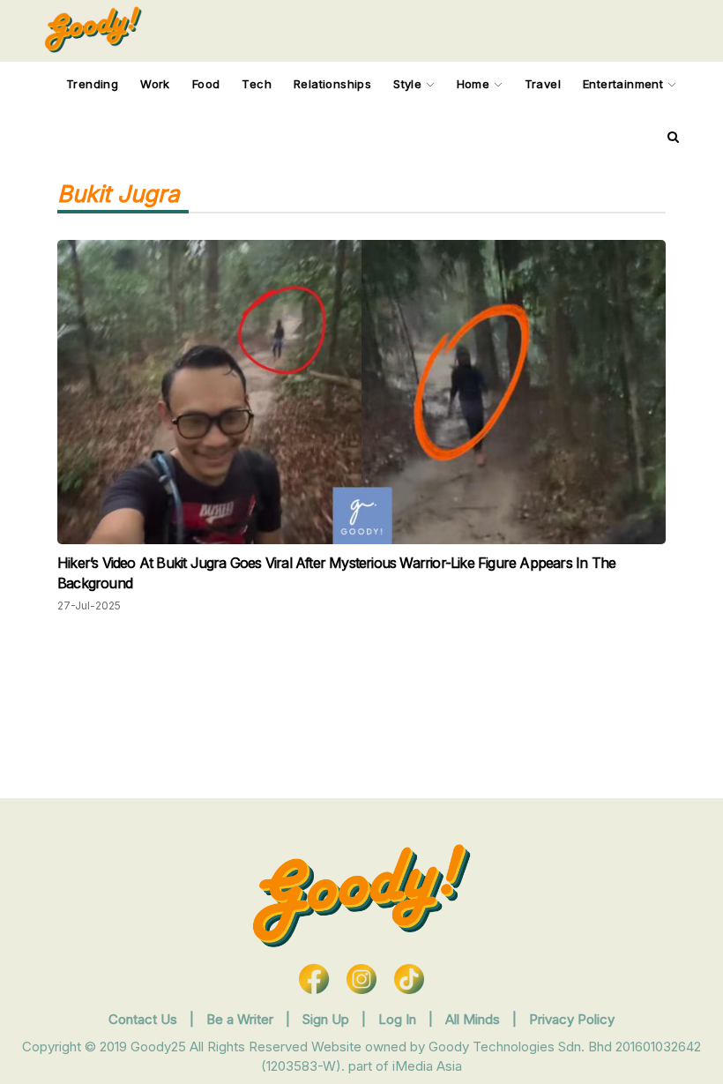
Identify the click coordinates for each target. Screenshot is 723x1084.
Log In (399, 1019)
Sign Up (327, 1019)
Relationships (332, 84)
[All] (673, 137)
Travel (543, 84)
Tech (257, 84)
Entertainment (625, 84)
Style (409, 84)
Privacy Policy (572, 1019)
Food (206, 84)
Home (475, 84)
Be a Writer (239, 1019)
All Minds (474, 1019)
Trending (92, 84)
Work (155, 84)
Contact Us (142, 1019)
